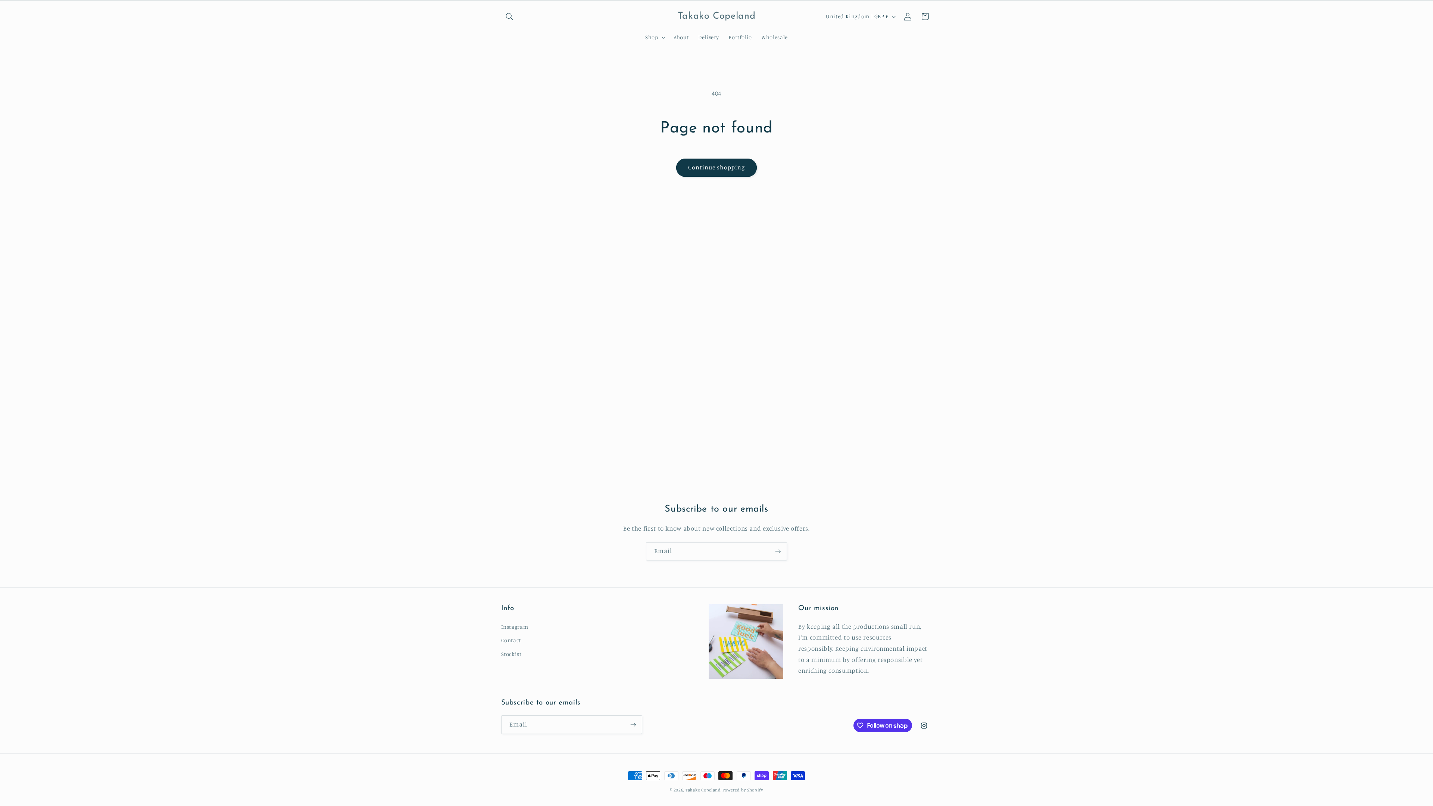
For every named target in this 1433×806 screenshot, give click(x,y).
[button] (509, 16)
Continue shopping (716, 167)
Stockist (511, 654)
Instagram (514, 627)
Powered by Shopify (742, 790)
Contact (511, 640)
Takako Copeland (703, 790)
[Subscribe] (778, 551)
